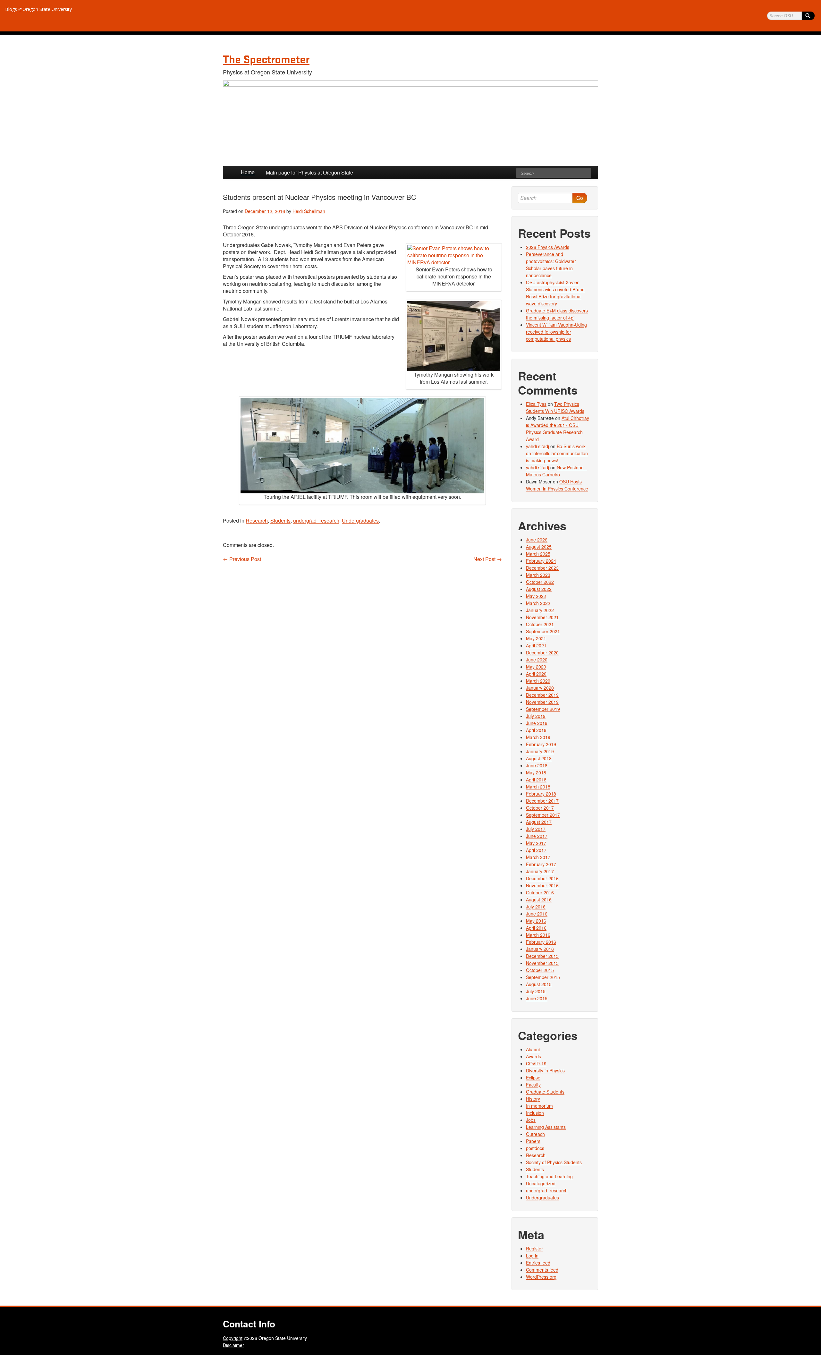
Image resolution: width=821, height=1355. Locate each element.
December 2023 (542, 568)
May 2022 (536, 596)
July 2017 (536, 829)
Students (280, 520)
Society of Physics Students (554, 1162)
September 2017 (543, 815)
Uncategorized (540, 1183)
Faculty (533, 1084)
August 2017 (539, 822)
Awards (533, 1056)
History (533, 1098)
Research (257, 520)
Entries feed (538, 1262)
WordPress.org (541, 1277)
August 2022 (539, 589)
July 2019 (536, 716)
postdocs (535, 1148)
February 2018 (541, 793)
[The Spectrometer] (410, 120)
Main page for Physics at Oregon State (309, 172)
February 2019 (541, 744)
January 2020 (540, 688)
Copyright (232, 1338)
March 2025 (538, 553)
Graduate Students (545, 1091)
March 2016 (538, 935)
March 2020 (538, 681)
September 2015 (543, 977)
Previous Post (242, 559)
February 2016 (541, 942)
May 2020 (536, 666)
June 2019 (536, 723)
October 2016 (540, 892)
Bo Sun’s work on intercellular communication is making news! (557, 453)
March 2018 (538, 786)
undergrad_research (316, 520)
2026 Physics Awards (547, 247)
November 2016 (542, 885)
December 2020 (542, 652)
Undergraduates (360, 520)
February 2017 (541, 864)
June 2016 (536, 913)
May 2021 (536, 638)
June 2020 (536, 659)
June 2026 (536, 539)
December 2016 (542, 878)
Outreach (535, 1134)
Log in (532, 1255)
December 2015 (542, 956)
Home (248, 172)
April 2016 (536, 928)
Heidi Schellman (308, 211)
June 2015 (536, 998)
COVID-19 (536, 1063)
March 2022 (538, 603)
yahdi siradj (537, 446)
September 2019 (543, 709)
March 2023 (538, 575)
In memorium (539, 1106)
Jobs (531, 1120)
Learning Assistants (546, 1127)
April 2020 (536, 673)
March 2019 (538, 737)
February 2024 (541, 561)
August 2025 (539, 546)
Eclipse (533, 1077)
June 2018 (536, 765)
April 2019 (536, 730)
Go (579, 197)
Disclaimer (233, 1345)
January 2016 (540, 949)
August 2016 (539, 899)
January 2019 (540, 751)
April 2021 (536, 645)
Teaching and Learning (549, 1176)
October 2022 (540, 582)
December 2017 (542, 800)
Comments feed (542, 1269)
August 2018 (539, 758)
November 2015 (542, 963)
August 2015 (539, 984)
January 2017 (540, 871)
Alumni (533, 1049)
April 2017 (536, 850)
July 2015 (536, 991)
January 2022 (540, 610)
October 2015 (540, 970)
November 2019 (542, 702)
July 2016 (536, 906)
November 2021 (542, 617)
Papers (533, 1141)
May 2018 (536, 772)
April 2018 (536, 779)
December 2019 (542, 695)
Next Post (487, 559)
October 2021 (540, 624)
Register (534, 1248)
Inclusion (535, 1113)
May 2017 (536, 843)
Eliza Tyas (536, 404)
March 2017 (538, 857)
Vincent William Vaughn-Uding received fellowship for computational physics (556, 331)
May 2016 (536, 920)
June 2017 (536, 836)
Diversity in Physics (545, 1070)
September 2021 (543, 631)
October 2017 (540, 808)
